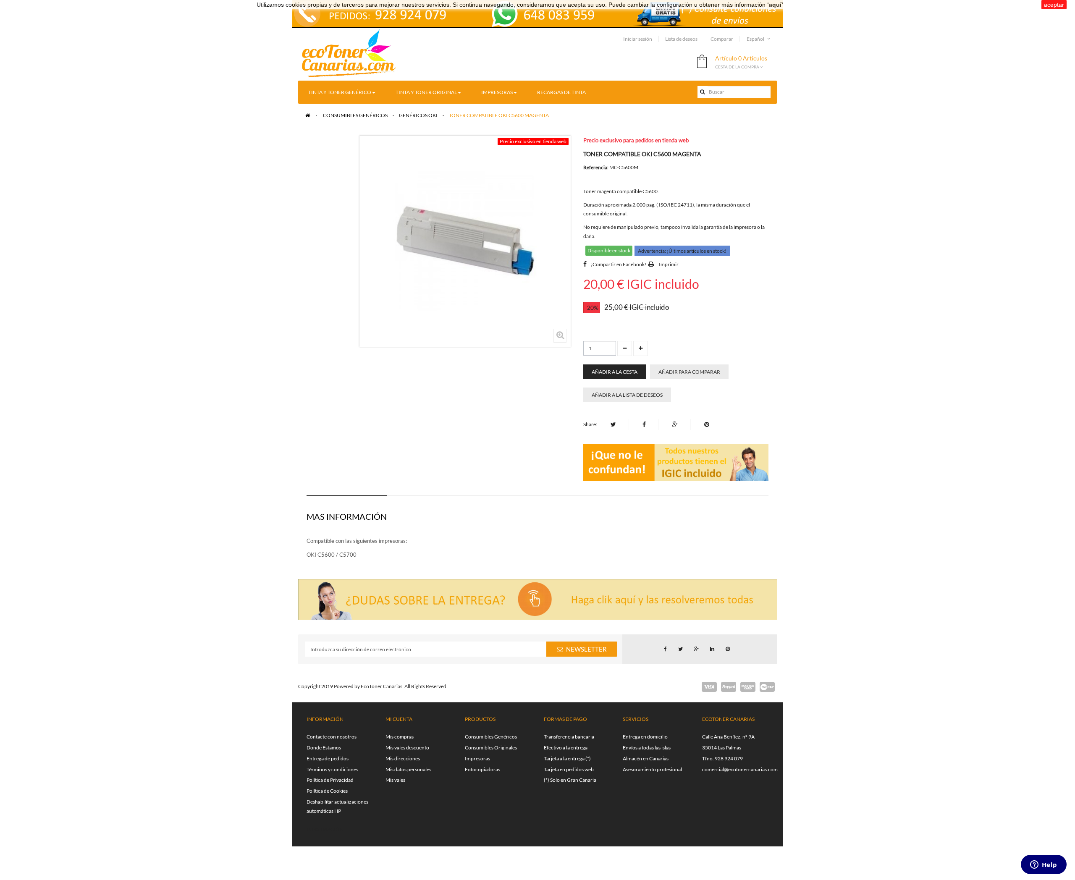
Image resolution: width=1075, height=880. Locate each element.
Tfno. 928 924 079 (722, 758)
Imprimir (669, 264)
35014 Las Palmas (721, 747)
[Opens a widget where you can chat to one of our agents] (1043, 865)
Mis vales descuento (407, 747)
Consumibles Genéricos (491, 736)
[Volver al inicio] (307, 115)
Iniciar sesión (637, 39)
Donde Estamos (324, 747)
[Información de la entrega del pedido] (537, 13)
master (747, 687)
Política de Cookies (327, 791)
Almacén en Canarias (646, 758)
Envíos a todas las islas (647, 747)
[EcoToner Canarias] (349, 53)
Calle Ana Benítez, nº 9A (728, 736)
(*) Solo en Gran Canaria (570, 780)
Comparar (722, 39)
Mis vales (395, 780)
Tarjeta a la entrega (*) (567, 758)
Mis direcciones (402, 758)
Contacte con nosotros (332, 736)
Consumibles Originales (491, 747)
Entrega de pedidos (328, 758)
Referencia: (595, 167)
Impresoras (477, 758)
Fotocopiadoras (482, 769)
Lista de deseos (681, 39)
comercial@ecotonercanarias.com (740, 769)
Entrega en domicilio (645, 736)
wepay (767, 687)
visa (709, 687)
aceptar (1054, 4)
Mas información (347, 516)
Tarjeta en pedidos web (569, 769)
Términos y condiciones (332, 769)
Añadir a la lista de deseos (627, 395)
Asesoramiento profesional (652, 769)
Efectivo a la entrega (565, 747)
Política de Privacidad (330, 780)
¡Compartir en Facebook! (618, 264)
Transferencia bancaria (569, 736)
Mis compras (399, 736)
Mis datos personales (408, 769)
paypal (728, 687)
